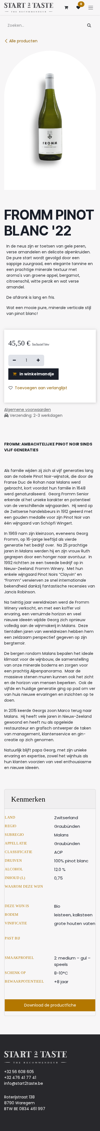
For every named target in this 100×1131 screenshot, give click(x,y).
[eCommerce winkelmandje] (66, 8)
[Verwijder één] (14, 360)
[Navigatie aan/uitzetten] (91, 7)
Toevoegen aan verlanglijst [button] (41, 388)
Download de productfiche (50, 1005)
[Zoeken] (89, 25)
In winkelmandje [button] (36, 374)
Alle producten (23, 41)
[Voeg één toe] (38, 360)
